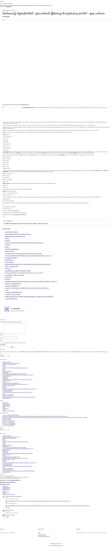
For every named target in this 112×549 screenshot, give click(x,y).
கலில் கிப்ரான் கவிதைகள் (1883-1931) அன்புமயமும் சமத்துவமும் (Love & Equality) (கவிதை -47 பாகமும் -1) (31, 281)
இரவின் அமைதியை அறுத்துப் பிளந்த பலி (15, 236)
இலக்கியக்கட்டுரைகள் (16, 5)
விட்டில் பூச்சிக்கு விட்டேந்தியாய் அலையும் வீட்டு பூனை (18, 234)
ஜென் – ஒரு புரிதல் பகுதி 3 (11, 266)
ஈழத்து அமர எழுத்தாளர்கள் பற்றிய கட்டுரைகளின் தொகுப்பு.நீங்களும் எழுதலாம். (24, 242)
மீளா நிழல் (7, 279)
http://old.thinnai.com (13, 480)
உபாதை (7, 290)
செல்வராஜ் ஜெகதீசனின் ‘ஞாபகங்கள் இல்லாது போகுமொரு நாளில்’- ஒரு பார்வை (15, 384)
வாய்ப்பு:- (7, 247)
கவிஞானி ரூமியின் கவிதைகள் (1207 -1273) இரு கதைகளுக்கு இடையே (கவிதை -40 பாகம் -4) (28, 264)
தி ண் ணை (2, 1)
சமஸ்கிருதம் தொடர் (42, 534)
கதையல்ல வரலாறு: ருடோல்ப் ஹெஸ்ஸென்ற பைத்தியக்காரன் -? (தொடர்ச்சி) (23, 253)
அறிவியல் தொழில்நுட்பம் (9, 5)
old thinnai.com (76, 351)
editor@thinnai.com (23, 351)
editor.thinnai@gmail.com (39, 351)
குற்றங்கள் (7, 245)
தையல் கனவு (8, 277)
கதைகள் (28, 5)
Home (39, 532)
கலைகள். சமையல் (33, 5)
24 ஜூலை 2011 (25, 104)
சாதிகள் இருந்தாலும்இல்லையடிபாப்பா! (13, 415)
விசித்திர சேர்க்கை (9, 251)
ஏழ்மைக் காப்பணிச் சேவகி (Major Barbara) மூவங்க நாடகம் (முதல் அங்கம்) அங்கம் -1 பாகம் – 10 (28, 255)
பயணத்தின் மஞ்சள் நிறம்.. (11, 232)
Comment (2, 333)
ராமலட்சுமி (6, 16)
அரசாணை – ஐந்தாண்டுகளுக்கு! (13, 283)
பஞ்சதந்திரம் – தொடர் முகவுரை (12, 294)
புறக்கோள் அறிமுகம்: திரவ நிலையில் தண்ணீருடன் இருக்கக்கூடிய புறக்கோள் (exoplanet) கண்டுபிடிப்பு (29, 296)
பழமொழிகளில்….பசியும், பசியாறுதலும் (38, 223)
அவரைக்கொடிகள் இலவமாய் (12, 249)
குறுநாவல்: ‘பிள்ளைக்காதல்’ (12, 285)
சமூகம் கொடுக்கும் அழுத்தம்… (63, 416)
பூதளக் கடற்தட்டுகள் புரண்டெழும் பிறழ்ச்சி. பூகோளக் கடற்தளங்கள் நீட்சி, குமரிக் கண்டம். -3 (27, 288)
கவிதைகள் (38, 5)
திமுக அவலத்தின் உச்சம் (11, 298)
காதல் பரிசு (7, 268)
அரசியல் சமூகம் (2, 5)
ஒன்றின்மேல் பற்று (9, 260)
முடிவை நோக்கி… (9, 262)
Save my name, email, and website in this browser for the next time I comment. (13, 342)
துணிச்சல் (85, 417)
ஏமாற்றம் (7, 238)
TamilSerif (13, 482)
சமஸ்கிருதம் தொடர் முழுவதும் (5, 484)
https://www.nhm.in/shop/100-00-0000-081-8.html (18, 214)
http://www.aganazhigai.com (14, 210)
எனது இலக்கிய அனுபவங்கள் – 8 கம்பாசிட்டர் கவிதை (16, 223)
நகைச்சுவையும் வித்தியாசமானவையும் (46, 5)
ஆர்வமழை (7, 240)
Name (1, 335)
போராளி (9, 418)
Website (1, 340)
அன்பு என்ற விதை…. (11, 420)
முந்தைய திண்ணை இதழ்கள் (43, 536)
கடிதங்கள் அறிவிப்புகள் (23, 5)
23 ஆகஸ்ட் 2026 (8, 6)
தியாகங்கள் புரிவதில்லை (11, 257)
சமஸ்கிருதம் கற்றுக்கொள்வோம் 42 (13, 292)
